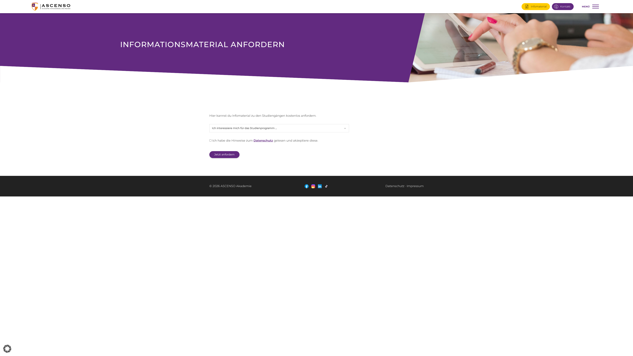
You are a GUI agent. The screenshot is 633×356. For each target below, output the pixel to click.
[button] (7, 348)
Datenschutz (263, 140)
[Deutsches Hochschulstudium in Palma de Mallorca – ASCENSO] (127, 5)
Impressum (415, 186)
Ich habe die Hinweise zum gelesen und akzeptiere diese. (264, 140)
